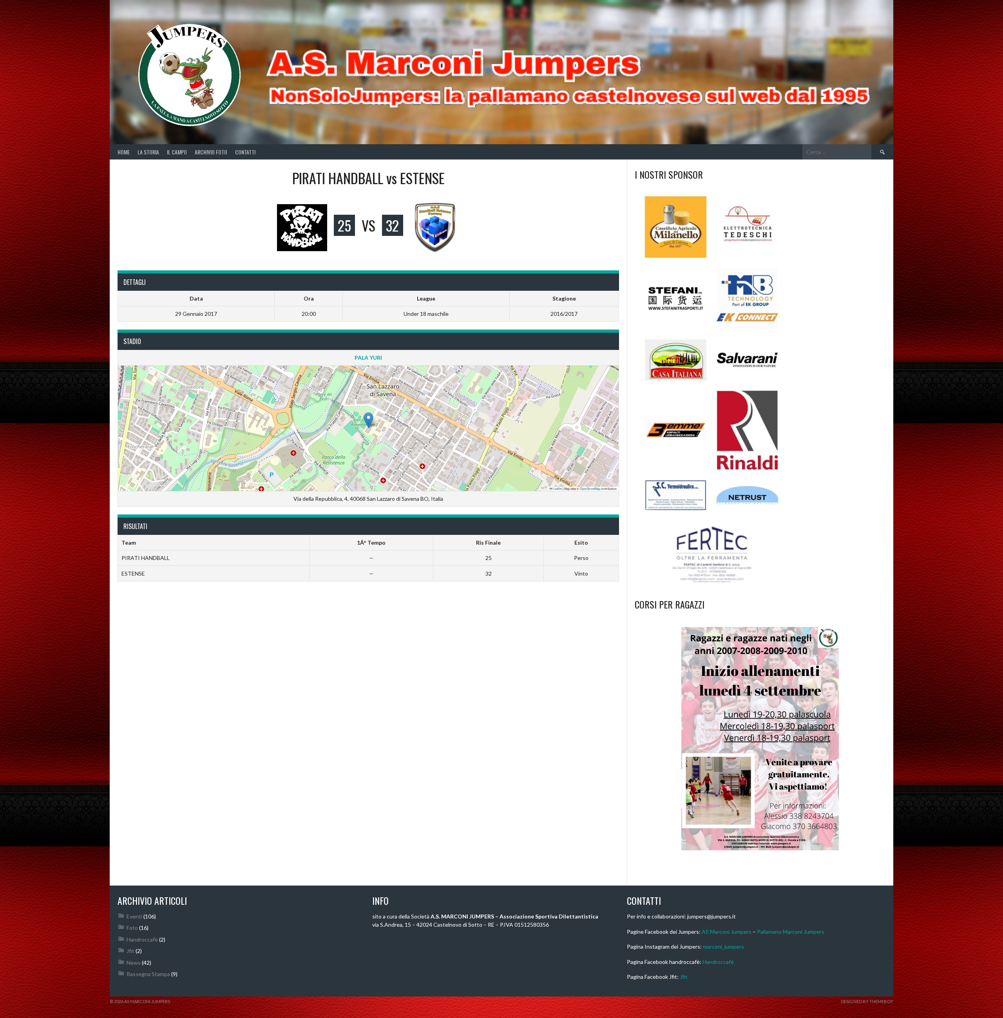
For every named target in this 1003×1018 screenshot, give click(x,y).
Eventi (134, 916)
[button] (368, 420)
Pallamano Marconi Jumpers (790, 931)
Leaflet (557, 488)
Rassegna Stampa (148, 974)
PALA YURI (368, 357)
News (134, 962)
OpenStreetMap (590, 488)
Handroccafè (142, 939)
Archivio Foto (211, 152)
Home (124, 152)
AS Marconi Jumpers (726, 931)
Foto (132, 927)
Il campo (177, 152)
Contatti (245, 152)
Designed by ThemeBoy (867, 1001)
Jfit (130, 950)
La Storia (148, 152)
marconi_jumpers (723, 946)
